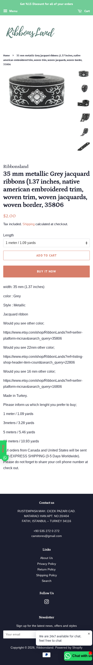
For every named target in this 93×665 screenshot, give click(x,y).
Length (8, 235)
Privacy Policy (46, 563)
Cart (86, 11)
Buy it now (46, 271)
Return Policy (46, 569)
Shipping (28, 224)
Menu (13, 11)
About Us (46, 558)
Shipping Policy (46, 575)
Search (46, 581)
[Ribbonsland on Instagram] (46, 602)
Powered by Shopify (68, 647)
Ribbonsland (44, 647)
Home (6, 55)
